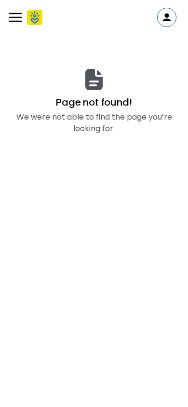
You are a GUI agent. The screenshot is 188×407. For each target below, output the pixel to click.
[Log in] (166, 17)
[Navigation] (15, 17)
